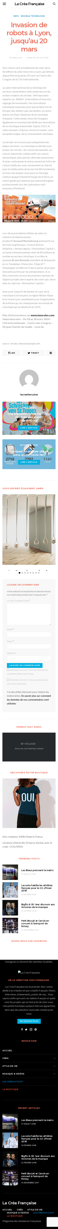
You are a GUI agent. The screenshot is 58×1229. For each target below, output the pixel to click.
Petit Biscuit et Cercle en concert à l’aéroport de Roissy (35, 923)
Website (11, 653)
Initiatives (25, 445)
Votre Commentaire (17, 601)
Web (35, 445)
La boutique (10, 1089)
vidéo (33, 407)
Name (9, 629)
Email (9, 641)
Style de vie (9, 1066)
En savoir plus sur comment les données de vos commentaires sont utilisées (29, 699)
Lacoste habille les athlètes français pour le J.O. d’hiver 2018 (37, 888)
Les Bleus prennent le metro (37, 870)
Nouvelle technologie (33, 16)
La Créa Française (29, 4)
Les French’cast (12, 1081)
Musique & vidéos (13, 1073)
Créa (5, 1058)
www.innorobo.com (42, 315)
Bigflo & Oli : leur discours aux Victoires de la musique (38, 906)
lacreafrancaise (29, 394)
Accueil (7, 1050)
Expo (16, 16)
